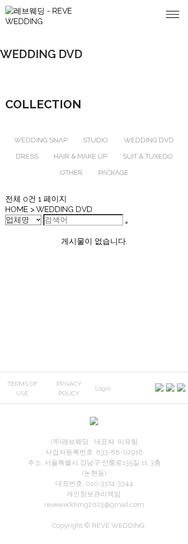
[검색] (126, 222)
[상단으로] (176, 532)
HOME (16, 209)
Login (103, 388)
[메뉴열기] (172, 15)
